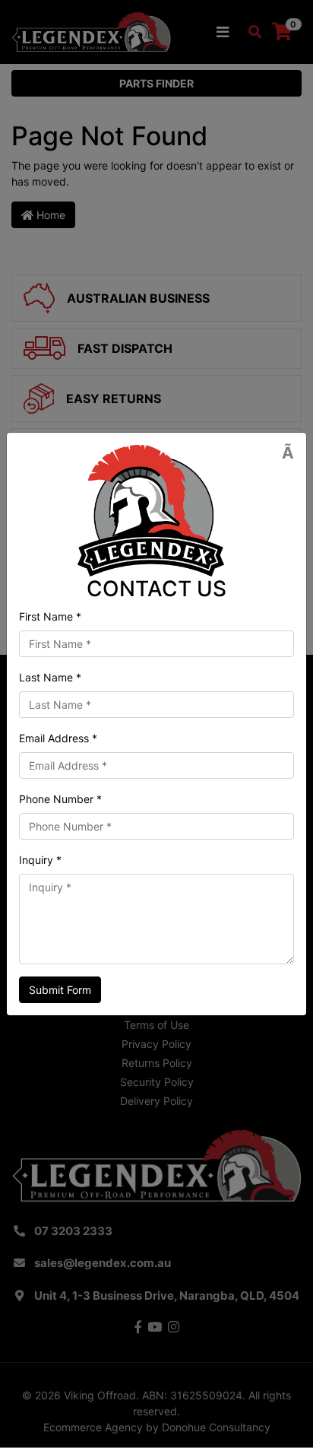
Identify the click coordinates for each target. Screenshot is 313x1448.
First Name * (50, 616)
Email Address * (58, 738)
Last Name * (50, 677)
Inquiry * (40, 859)
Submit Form (60, 989)
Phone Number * (60, 798)
